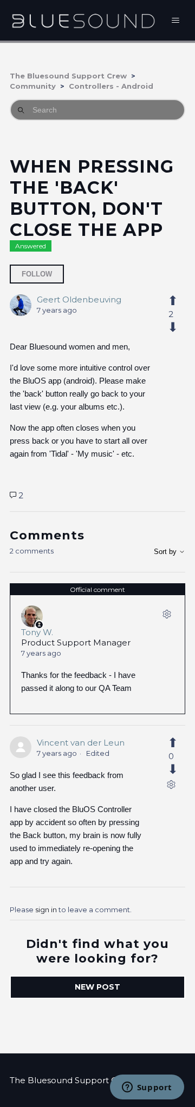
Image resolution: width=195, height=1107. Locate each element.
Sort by (166, 552)
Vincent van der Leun (81, 742)
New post (97, 987)
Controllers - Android (111, 86)
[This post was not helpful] (171, 327)
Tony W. (37, 632)
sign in (46, 909)
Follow (37, 274)
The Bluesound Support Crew (68, 75)
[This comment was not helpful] (171, 769)
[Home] (83, 20)
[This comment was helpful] (171, 742)
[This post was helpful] (171, 300)
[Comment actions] (167, 616)
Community (33, 86)
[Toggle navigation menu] (176, 20)
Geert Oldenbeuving (79, 299)
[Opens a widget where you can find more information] (146, 1088)
